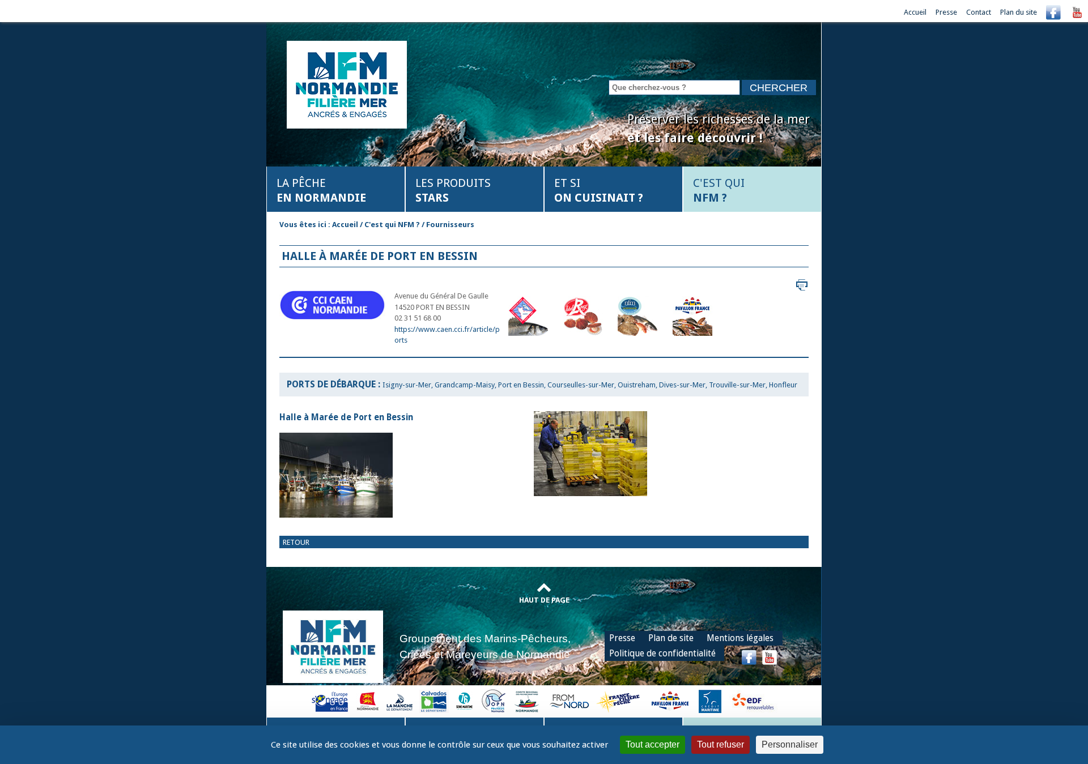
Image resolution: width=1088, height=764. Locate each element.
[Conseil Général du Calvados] (434, 701)
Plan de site (671, 638)
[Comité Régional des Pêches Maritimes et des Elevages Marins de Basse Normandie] (527, 701)
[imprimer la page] (802, 284)
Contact (978, 12)
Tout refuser (720, 744)
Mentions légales (740, 638)
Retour (296, 542)
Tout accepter (652, 744)
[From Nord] (570, 701)
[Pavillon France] (670, 701)
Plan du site (1018, 12)
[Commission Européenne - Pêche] (331, 701)
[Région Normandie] (368, 701)
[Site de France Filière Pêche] (619, 701)
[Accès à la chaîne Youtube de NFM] (1077, 12)
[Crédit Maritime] (710, 701)
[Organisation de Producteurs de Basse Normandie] (493, 701)
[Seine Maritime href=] (463, 701)
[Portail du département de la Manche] (399, 701)
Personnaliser (790, 744)
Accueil (915, 12)
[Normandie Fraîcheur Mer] (347, 83)
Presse (946, 12)
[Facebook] (1053, 12)
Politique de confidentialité (662, 653)
